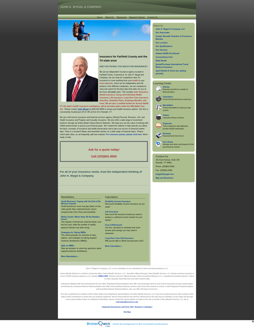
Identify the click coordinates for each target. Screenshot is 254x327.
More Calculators (113, 246)
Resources (121, 17)
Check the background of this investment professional (140, 324)
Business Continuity (143, 307)
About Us (109, 17)
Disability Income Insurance (118, 201)
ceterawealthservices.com (127, 302)
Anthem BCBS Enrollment (167, 53)
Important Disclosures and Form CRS (118, 307)
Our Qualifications (164, 46)
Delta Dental (161, 61)
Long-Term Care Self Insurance (119, 238)
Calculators (111, 197)
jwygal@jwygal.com (165, 174)
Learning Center (162, 83)
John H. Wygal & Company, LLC (170, 29)
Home (99, 17)
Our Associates (162, 32)
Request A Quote (137, 17)
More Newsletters (69, 256)
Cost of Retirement (113, 225)
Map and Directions (164, 178)
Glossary (167, 133)
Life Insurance (111, 212)
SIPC (106, 276)
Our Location (162, 43)
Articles (166, 87)
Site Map (127, 312)
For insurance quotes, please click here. (124, 134)
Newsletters (67, 197)
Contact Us (153, 17)
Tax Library (168, 142)
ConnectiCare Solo (164, 57)
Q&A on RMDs (67, 246)
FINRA (101, 276)
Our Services (161, 50)
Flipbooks (167, 123)
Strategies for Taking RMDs (73, 232)
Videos (166, 115)
